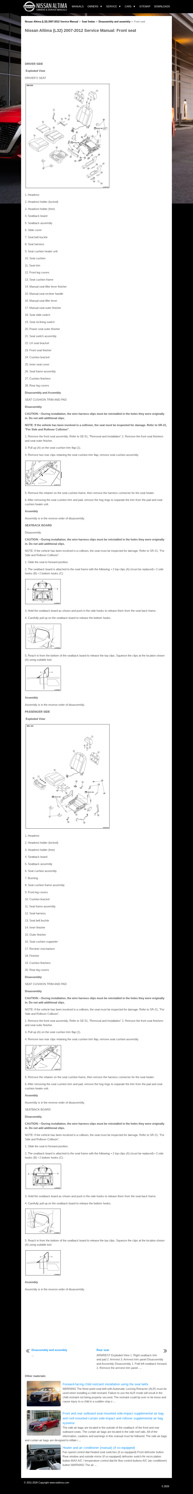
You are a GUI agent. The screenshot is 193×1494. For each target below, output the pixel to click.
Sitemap (144, 6)
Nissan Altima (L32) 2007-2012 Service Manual (51, 21)
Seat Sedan (88, 21)
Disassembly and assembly (114, 21)
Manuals (78, 6)
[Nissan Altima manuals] (45, 11)
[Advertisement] (96, 47)
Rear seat (102, 1350)
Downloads (162, 6)
